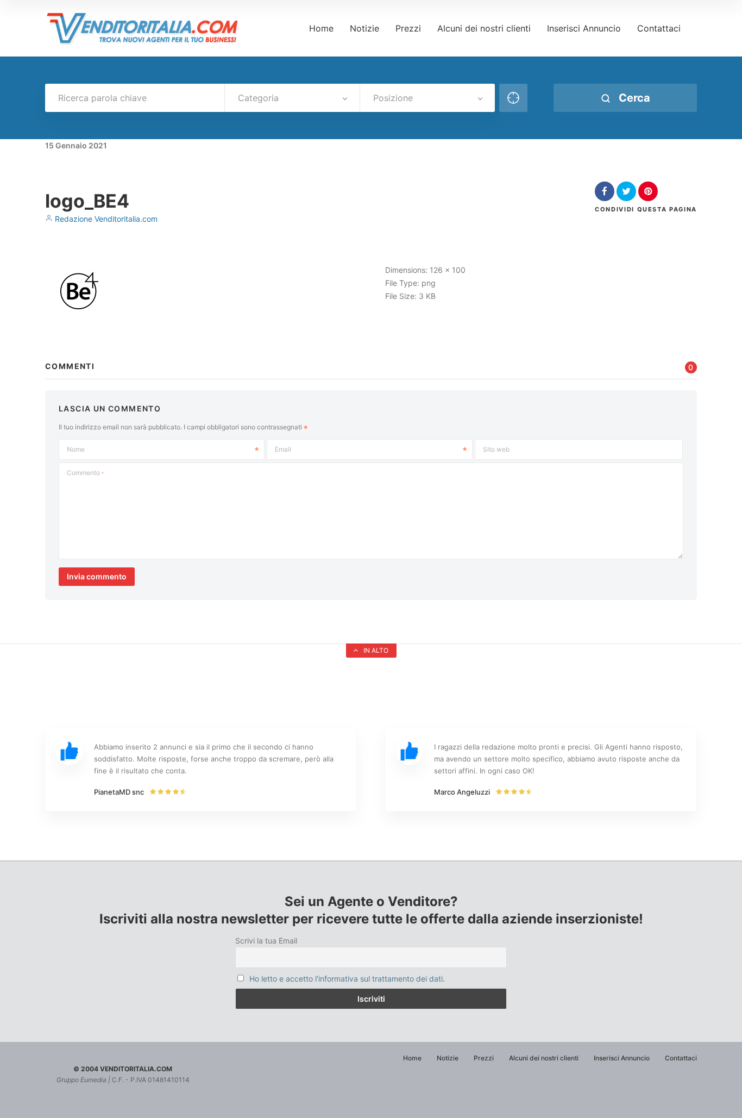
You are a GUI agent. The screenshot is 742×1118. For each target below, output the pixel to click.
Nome (76, 449)
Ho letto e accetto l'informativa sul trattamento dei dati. (347, 978)
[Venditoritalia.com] (146, 28)
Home (321, 28)
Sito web (496, 449)
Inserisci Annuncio (584, 28)
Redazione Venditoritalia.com (105, 218)
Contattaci (659, 28)
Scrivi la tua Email (266, 940)
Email (283, 449)
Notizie (364, 28)
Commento (85, 473)
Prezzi (408, 28)
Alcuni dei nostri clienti (484, 28)
